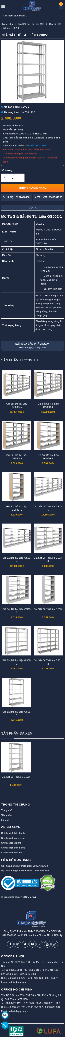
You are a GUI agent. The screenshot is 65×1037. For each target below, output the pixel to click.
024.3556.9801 (14, 970)
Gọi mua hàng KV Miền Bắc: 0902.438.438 (24, 865)
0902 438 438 (35, 978)
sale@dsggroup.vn (19, 982)
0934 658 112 (52, 978)
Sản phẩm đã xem (17, 733)
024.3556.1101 (32, 970)
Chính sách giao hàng (13, 838)
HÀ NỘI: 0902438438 (17, 197)
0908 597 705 (17, 1007)
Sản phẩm (6, 815)
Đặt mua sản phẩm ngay (32, 345)
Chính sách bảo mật (12, 852)
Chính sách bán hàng (13, 847)
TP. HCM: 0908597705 (49, 197)
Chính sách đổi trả (11, 842)
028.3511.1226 (52, 1003)
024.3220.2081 (9, 974)
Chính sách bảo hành (13, 833)
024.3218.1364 (51, 970)
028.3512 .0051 (32, 1003)
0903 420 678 (17, 978)
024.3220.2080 (28, 974)
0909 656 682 (35, 1007)
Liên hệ (5, 820)
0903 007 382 (52, 1007)
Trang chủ (6, 810)
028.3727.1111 (14, 1003)
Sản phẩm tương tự (19, 360)
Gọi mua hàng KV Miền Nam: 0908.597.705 (25, 870)
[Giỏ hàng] (61, 8)
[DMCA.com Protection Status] (48, 884)
